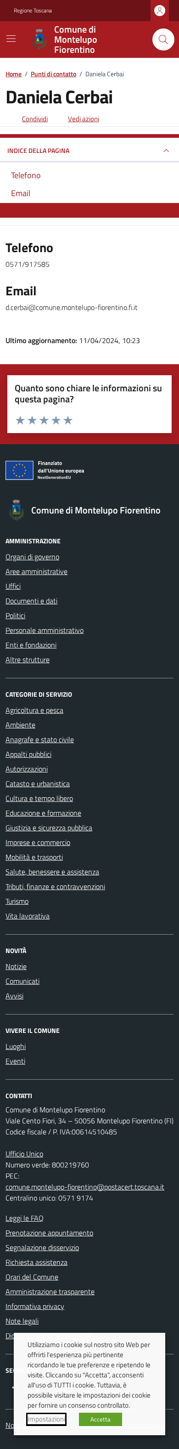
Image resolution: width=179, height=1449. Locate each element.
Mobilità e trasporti (34, 857)
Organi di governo (32, 556)
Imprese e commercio (38, 842)
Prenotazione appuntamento (49, 1232)
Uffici (13, 586)
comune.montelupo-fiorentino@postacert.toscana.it (85, 1186)
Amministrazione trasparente (50, 1291)
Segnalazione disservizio (42, 1247)
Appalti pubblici (28, 754)
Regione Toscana (33, 10)
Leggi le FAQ (25, 1217)
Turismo (17, 901)
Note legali (22, 1320)
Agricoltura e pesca (34, 710)
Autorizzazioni (27, 768)
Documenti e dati (31, 600)
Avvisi (14, 995)
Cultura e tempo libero (39, 798)
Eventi (15, 1060)
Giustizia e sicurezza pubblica (49, 827)
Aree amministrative (36, 571)
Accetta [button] (100, 1419)
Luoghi (16, 1046)
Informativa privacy (35, 1306)
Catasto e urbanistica (38, 783)
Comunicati (22, 981)
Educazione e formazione (43, 812)
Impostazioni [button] (46, 1419)
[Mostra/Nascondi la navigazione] (11, 38)
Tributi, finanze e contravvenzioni (55, 886)
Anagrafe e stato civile (40, 739)
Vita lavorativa (28, 915)
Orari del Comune (32, 1276)
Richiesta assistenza (36, 1262)
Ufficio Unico (24, 1153)
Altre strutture (28, 659)
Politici (15, 615)
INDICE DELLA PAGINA (38, 150)
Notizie (16, 966)
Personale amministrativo (45, 630)
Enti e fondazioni (31, 644)
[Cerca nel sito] (163, 39)
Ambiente (20, 724)
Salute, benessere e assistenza (52, 871)
